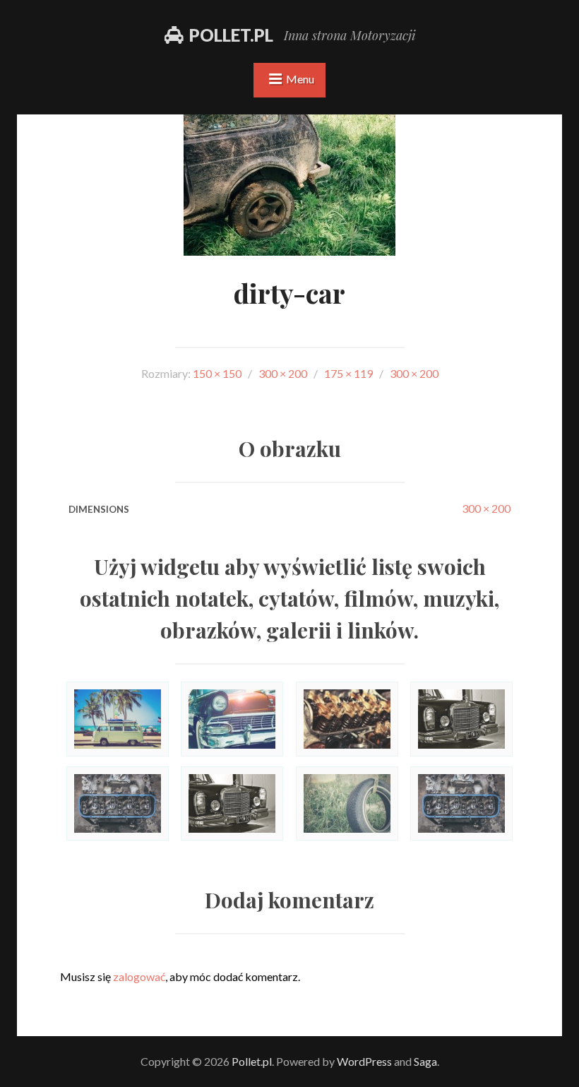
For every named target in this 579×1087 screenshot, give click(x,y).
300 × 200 (486, 508)
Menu (300, 78)
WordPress (364, 1061)
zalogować (139, 976)
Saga (425, 1061)
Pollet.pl (231, 35)
